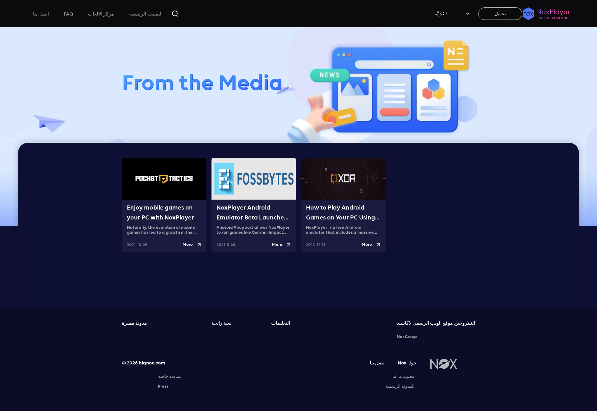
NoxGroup (407, 336)
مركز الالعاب (101, 13)
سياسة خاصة (170, 376)
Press (163, 386)
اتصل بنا (41, 13)
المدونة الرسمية (400, 386)
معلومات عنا (403, 376)
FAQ (68, 13)
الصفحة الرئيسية (146, 13)
